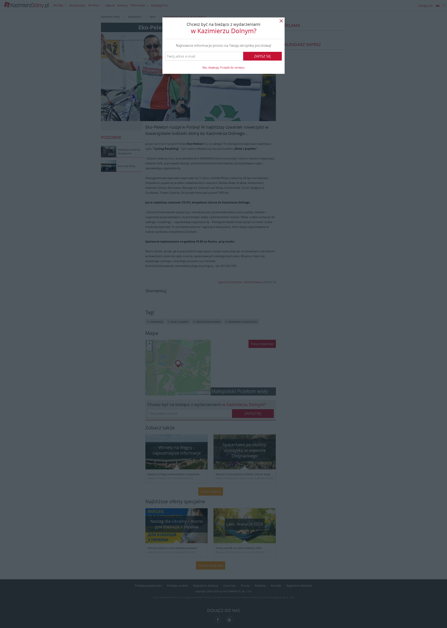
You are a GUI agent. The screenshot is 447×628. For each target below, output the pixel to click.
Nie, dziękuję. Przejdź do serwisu (223, 67)
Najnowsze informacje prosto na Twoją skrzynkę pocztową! (223, 45)
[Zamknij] (281, 20)
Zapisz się (262, 56)
